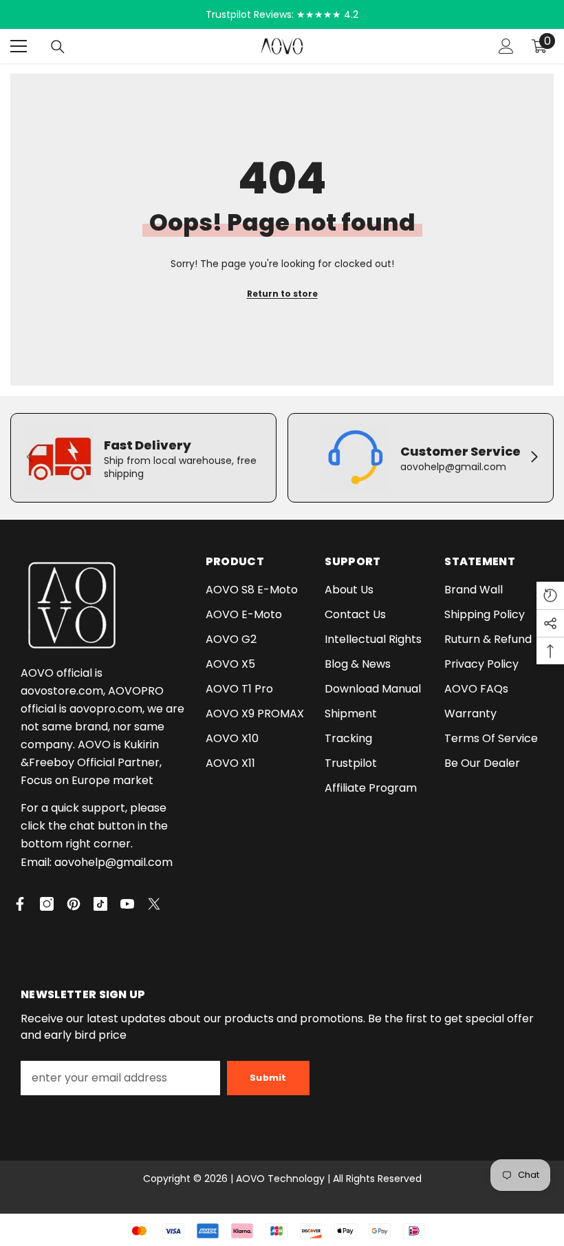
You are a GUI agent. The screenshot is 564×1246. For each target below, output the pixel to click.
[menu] (18, 46)
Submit (268, 1078)
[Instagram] (47, 904)
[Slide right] (533, 457)
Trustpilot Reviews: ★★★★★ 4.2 (282, 14)
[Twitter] (154, 904)
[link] (143, 458)
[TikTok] (100, 904)
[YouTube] (127, 904)
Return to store (282, 293)
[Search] (58, 47)
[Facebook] (20, 904)
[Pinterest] (73, 904)
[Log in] (506, 46)
